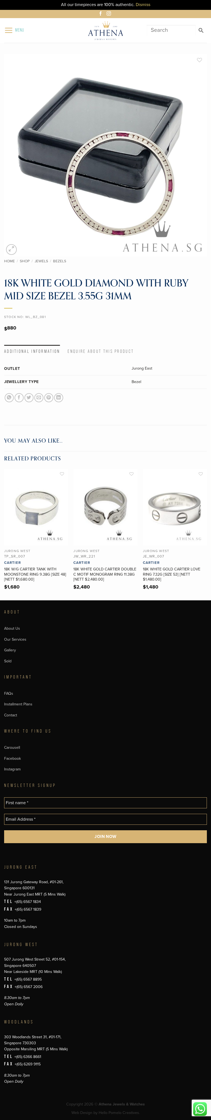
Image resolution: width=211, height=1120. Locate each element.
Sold (8, 661)
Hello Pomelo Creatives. (119, 1112)
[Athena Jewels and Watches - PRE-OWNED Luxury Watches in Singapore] (105, 30)
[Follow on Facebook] (101, 14)
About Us (12, 628)
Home (9, 261)
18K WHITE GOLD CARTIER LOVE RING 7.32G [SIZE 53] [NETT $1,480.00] (171, 574)
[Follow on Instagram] (110, 14)
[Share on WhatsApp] (9, 397)
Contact (10, 715)
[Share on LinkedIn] (58, 397)
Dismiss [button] (143, 4)
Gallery (10, 650)
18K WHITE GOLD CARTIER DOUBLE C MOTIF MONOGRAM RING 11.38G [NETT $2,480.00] (104, 574)
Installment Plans (18, 704)
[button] (14, 30)
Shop (25, 261)
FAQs (8, 693)
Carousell (12, 747)
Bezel (136, 381)
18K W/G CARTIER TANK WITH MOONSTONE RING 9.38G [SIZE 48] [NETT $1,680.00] (35, 574)
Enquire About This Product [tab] (101, 351)
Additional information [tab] (32, 351)
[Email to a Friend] (38, 397)
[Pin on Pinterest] (48, 397)
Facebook (12, 758)
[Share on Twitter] (29, 397)
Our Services (15, 639)
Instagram (12, 769)
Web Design (81, 1112)
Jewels (41, 261)
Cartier (12, 563)
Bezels (59, 261)
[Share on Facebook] (19, 397)
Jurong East (142, 368)
